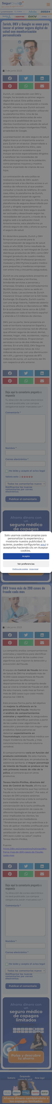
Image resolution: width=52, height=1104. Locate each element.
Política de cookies (20, 569)
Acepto (26, 556)
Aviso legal (33, 569)
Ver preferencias (26, 564)
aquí (43, 544)
